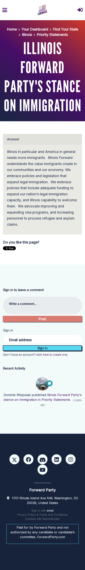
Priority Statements (52, 34)
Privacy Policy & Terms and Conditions (42, 514)
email (50, 510)
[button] (80, 10)
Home (12, 29)
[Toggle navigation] (4, 10)
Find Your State (65, 29)
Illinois (27, 34)
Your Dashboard (35, 29)
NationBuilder (51, 518)
